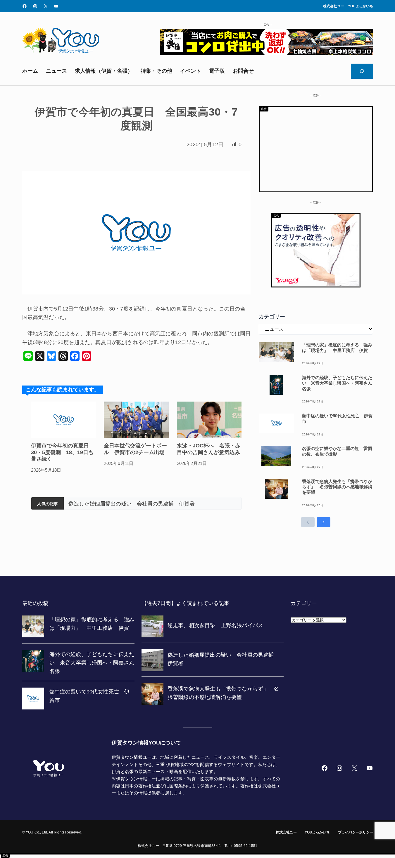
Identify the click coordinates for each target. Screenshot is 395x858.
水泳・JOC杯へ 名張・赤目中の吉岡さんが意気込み (208, 449)
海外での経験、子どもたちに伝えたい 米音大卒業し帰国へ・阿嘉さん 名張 (337, 383)
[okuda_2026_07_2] (266, 53)
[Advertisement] (316, 148)
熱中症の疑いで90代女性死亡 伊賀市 (337, 418)
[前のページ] (308, 522)
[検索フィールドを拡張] (362, 71)
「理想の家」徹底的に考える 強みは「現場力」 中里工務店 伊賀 (337, 347)
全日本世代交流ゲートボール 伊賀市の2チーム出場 (135, 449)
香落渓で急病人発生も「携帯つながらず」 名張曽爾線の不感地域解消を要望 (155, 504)
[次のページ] (323, 522)
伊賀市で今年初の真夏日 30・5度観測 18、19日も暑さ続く (62, 452)
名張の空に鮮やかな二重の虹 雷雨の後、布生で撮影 (337, 451)
